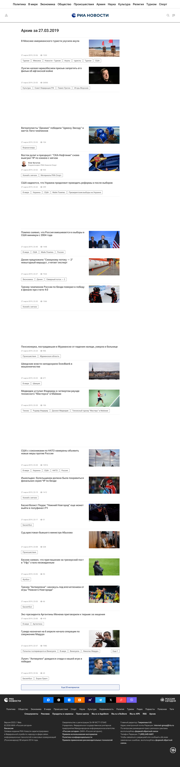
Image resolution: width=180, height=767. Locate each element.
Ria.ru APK (135, 714)
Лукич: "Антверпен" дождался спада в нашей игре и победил (51, 660)
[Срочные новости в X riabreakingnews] (121, 700)
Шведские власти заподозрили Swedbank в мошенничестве (46, 365)
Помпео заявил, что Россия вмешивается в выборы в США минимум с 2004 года (52, 234)
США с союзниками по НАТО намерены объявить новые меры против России (50, 452)
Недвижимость (106, 709)
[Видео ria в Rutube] (90, 700)
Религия (120, 709)
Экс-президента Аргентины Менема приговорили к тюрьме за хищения (63, 614)
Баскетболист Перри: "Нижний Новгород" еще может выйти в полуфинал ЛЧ (52, 506)
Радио (140, 709)
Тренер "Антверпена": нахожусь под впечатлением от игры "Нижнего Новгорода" (52, 588)
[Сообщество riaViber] (132, 700)
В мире (47, 709)
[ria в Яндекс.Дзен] (59, 700)
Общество (23, 709)
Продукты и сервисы (62, 714)
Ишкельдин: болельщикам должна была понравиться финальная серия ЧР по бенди (52, 479)
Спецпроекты (31, 714)
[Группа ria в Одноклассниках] (80, 700)
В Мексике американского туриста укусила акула (50, 41)
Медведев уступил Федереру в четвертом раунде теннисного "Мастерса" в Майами (50, 392)
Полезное (162, 709)
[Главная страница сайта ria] (90, 15)
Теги (172, 709)
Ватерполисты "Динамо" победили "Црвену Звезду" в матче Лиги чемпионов (52, 129)
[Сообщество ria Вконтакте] (69, 700)
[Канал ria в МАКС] (48, 700)
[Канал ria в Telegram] (100, 700)
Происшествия (61, 709)
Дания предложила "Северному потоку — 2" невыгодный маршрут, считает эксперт (47, 261)
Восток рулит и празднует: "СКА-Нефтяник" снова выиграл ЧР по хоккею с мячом (50, 156)
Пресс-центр (82, 714)
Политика (10, 709)
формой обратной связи (146, 731)
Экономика (36, 709)
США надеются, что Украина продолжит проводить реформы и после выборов (67, 182)
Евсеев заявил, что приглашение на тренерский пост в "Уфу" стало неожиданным (52, 561)
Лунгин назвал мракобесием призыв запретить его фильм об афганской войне (51, 69)
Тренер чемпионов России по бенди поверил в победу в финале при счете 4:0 (53, 288)
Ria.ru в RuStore (119, 714)
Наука (82, 709)
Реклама (45, 714)
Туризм (130, 709)
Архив (152, 714)
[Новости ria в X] (111, 700)
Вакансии (8, 728)
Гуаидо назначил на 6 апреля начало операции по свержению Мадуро (50, 633)
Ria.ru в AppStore (100, 714)
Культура (92, 709)
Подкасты (150, 709)
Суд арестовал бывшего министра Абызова (47, 532)
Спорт (73, 709)
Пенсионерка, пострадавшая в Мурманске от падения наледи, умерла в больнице (69, 346)
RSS (145, 714)
